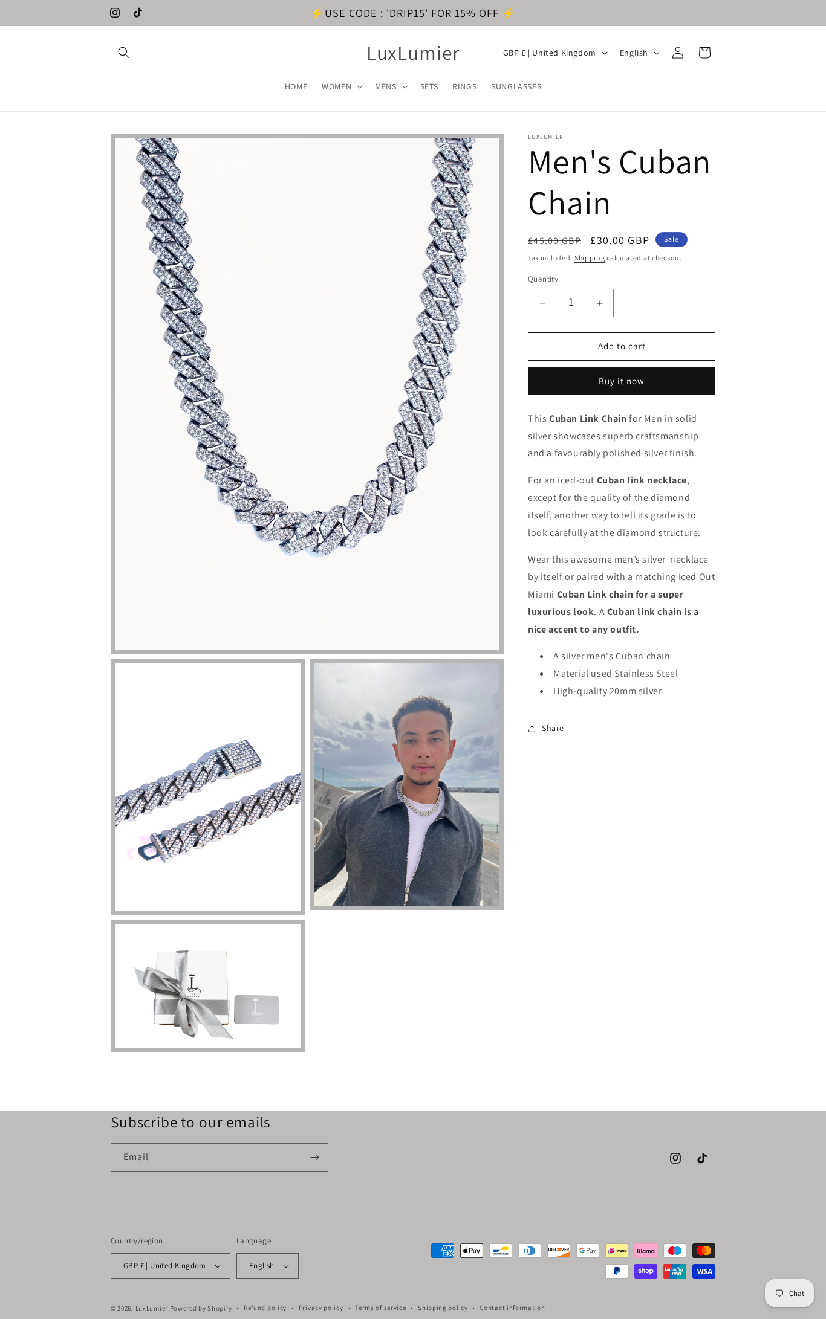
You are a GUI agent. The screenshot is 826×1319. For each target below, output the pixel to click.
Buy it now (622, 381)
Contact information (512, 1307)
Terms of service (380, 1307)
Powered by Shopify (201, 1308)
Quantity (543, 279)
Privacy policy (321, 1307)
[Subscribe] (314, 1157)
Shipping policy (443, 1307)
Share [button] (553, 728)
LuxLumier (151, 1308)
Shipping (589, 257)
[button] (124, 52)
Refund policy (265, 1307)
